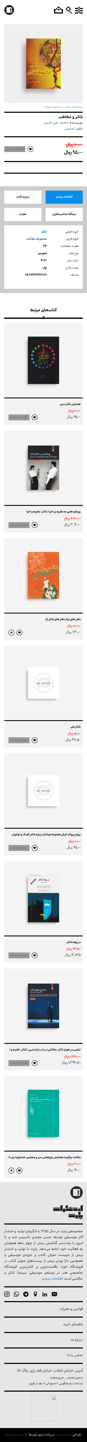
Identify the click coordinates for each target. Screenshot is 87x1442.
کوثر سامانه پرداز (17, 1435)
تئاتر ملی (76, 727)
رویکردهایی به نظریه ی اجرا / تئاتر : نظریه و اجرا (53, 512)
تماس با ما (75, 1355)
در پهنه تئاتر (74, 942)
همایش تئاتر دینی (70, 404)
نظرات (23, 214)
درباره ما (77, 1340)
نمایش (69, 129)
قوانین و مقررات (71, 1309)
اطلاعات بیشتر (64, 197)
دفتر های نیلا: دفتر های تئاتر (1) (63, 620)
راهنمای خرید (73, 1324)
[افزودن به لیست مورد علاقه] (35, 417)
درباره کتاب (22, 197)
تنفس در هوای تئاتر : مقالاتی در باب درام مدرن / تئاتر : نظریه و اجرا (43, 1050)
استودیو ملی (63, 1435)
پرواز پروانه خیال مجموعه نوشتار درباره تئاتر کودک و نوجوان (46, 835)
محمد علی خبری (56, 123)
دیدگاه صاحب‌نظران (64, 214)
